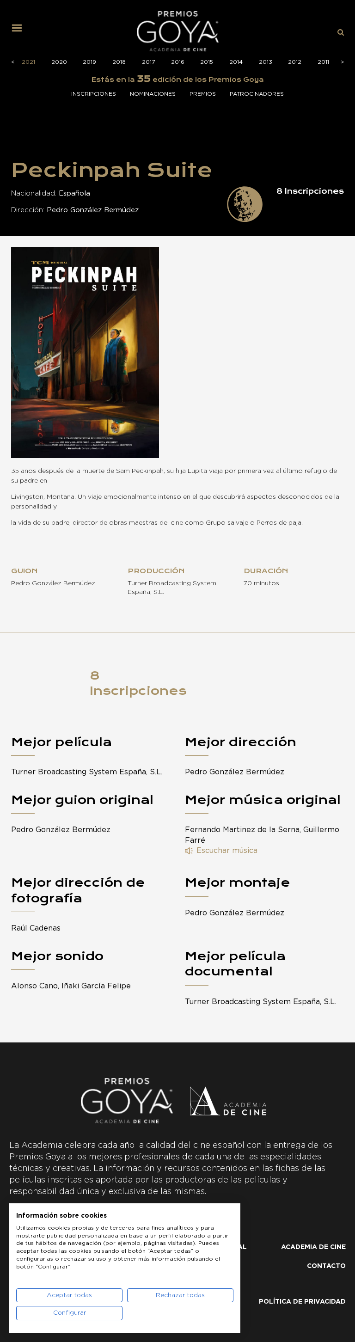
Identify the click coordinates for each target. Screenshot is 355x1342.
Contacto (326, 1266)
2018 (119, 62)
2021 (28, 62)
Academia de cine (313, 1247)
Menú (20, 31)
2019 (89, 62)
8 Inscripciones (138, 683)
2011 (323, 62)
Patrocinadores (257, 94)
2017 (148, 62)
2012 (294, 62)
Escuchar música (226, 850)
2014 (236, 62)
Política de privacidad (302, 1302)
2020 (59, 62)
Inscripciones (93, 94)
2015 (206, 62)
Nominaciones (153, 94)
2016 (177, 62)
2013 (265, 62)
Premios (203, 94)
